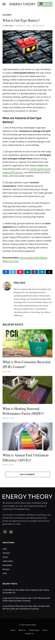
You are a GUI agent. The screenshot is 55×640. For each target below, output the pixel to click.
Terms (45, 630)
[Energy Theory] (22, 4)
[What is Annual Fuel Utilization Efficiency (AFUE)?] (27, 436)
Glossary (7, 15)
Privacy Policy (34, 630)
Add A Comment (27, 474)
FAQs (5, 549)
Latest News (8, 561)
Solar (5, 573)
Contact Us (29, 633)
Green (5, 557)
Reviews (6, 569)
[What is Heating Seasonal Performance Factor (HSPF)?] (27, 390)
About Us (22, 630)
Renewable (7, 565)
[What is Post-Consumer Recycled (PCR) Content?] (27, 343)
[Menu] (4, 4)
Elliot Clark (9, 25)
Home (12, 630)
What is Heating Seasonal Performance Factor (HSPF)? (23, 411)
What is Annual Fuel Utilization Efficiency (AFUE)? (25, 457)
